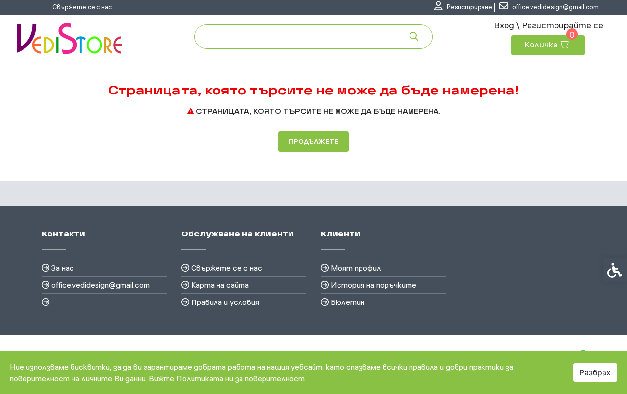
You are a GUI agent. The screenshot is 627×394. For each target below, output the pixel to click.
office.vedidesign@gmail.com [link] (100, 285)
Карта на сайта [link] (220, 285)
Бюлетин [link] (347, 302)
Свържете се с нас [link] (82, 7)
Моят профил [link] (356, 268)
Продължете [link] (313, 141)
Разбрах (595, 372)
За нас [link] (62, 268)
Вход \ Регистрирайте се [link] (548, 25)
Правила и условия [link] (225, 302)
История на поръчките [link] (373, 285)
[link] (463, 7)
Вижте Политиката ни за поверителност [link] (227, 378)
